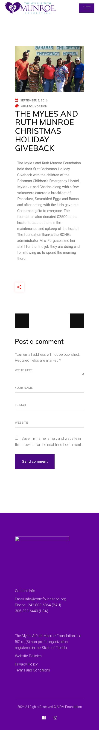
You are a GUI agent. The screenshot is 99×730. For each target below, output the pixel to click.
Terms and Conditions (32, 670)
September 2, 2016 (33, 100)
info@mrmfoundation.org (45, 599)
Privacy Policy (26, 664)
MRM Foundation (34, 106)
